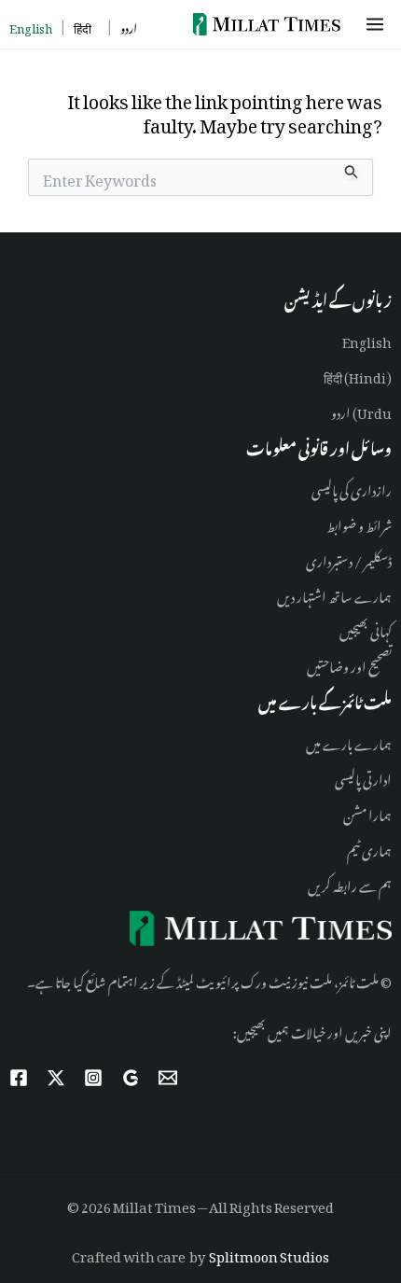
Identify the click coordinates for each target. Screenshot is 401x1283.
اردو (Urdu (361, 410)
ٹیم (353, 847)
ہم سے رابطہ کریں (350, 883)
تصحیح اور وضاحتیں (349, 664)
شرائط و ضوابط (359, 523)
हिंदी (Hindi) (358, 374)
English (367, 339)
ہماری (376, 847)
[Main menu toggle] (378, 24)
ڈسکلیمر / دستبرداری (349, 558)
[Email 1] (168, 1077)
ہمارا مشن (367, 812)
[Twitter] (56, 1077)
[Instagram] (93, 1077)
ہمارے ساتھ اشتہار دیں (334, 594)
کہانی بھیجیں (365, 628)
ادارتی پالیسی (363, 776)
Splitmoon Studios (269, 1253)
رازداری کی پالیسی (351, 487)
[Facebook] (18, 1077)
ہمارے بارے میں (349, 741)
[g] (130, 1077)
